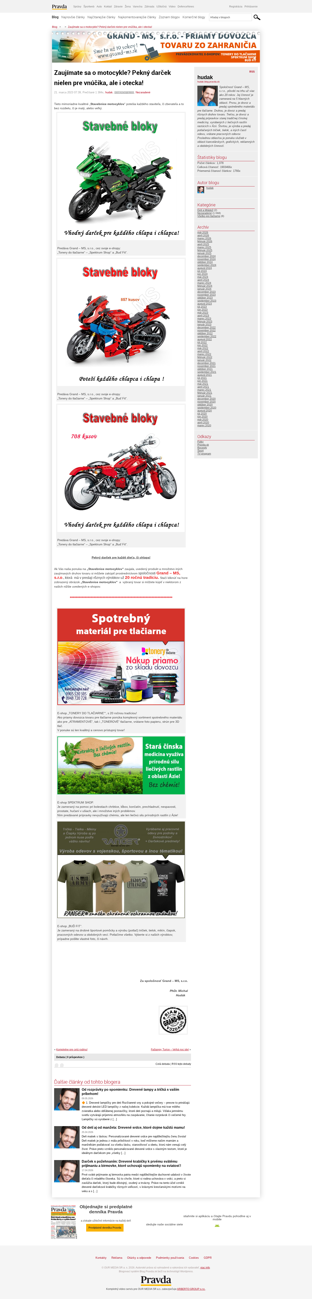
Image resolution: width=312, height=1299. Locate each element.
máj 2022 (202, 348)
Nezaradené (143, 92)
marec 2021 (204, 389)
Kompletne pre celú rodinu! (71, 1049)
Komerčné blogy (194, 17)
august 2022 (204, 339)
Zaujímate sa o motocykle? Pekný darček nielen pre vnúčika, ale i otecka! (110, 26)
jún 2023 (202, 309)
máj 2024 (202, 277)
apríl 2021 (203, 386)
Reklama (116, 1257)
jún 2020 (202, 416)
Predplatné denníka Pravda (105, 1227)
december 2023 (206, 291)
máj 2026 (202, 232)
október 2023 (205, 297)
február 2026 (204, 241)
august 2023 (204, 303)
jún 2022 (202, 345)
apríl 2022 (203, 351)
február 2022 (204, 357)
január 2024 (204, 288)
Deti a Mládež (205, 210)
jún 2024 (202, 274)
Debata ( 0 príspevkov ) (70, 1057)
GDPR (208, 1257)
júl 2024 (202, 271)
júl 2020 (202, 413)
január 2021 (204, 395)
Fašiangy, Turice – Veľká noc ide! (170, 1049)
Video (172, 6)
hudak (109, 92)
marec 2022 (204, 354)
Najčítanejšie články (101, 17)
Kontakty (101, 1257)
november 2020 (206, 401)
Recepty (202, 447)
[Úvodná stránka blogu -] (156, 47)
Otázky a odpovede (139, 1257)
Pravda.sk (203, 444)
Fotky (200, 441)
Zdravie (118, 6)
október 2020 (205, 404)
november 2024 (206, 259)
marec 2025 (204, 247)
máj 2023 (202, 312)
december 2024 (206, 256)
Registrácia (235, 6)
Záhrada (149, 6)
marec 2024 (204, 282)
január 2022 (204, 360)
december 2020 (206, 398)
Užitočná (161, 6)
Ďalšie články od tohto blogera (87, 1081)
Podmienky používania (170, 1257)
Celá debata (163, 1063)
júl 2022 (202, 342)
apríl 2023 (203, 315)
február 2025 (204, 250)
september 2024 (206, 265)
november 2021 (206, 366)
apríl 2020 (203, 422)
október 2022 (205, 333)
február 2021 (204, 392)
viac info (205, 1267)
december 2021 (206, 363)
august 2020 (204, 410)
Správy (77, 6)
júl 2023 (202, 306)
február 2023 (204, 321)
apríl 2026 (203, 235)
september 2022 (206, 336)
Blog (55, 17)
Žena (128, 6)
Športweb (88, 6)
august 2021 (204, 375)
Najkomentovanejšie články (137, 17)
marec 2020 (204, 425)
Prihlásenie (251, 6)
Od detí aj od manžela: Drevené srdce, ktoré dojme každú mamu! (133, 1127)
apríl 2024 (203, 280)
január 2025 (204, 253)
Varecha (137, 6)
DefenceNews (186, 6)
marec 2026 (204, 238)
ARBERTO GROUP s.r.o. (191, 1289)
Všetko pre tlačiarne (208, 216)
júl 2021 (202, 378)
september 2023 (206, 300)
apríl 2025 (203, 244)
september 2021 (206, 372)
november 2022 (206, 330)
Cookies (194, 1257)
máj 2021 (202, 383)
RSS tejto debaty (181, 1063)
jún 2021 (202, 380)
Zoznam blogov (169, 17)
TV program (204, 453)
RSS (252, 71)
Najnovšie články (73, 17)
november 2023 (206, 294)
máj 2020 (202, 419)
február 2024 (204, 285)
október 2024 (205, 262)
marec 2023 (204, 318)
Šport (200, 450)
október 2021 (205, 369)
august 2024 (204, 268)
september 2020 (206, 407)
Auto (99, 6)
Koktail (108, 6)
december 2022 (206, 327)
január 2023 (204, 324)
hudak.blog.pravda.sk (208, 81)
